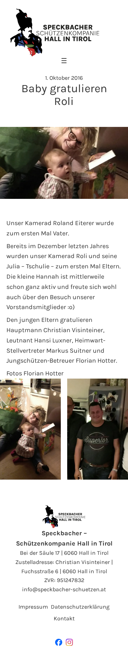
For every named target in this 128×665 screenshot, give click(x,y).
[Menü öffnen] (64, 60)
